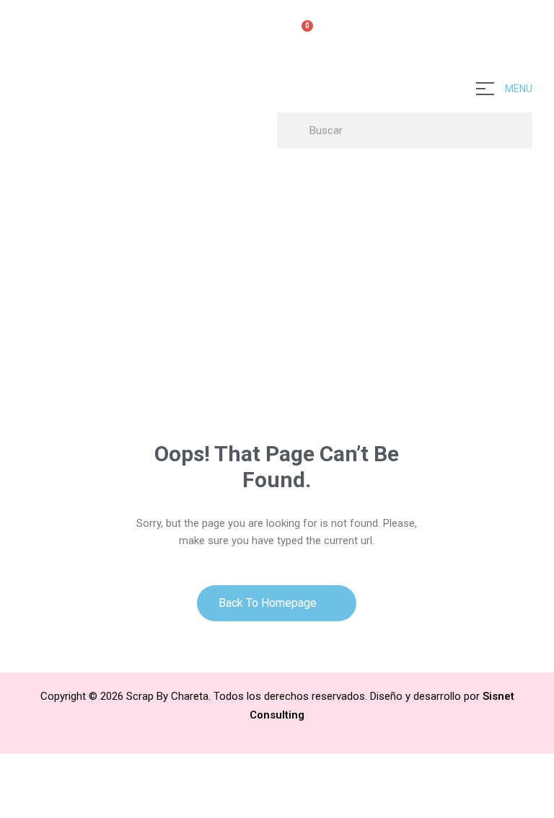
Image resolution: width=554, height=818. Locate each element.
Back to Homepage (269, 603)
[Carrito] (301, 34)
